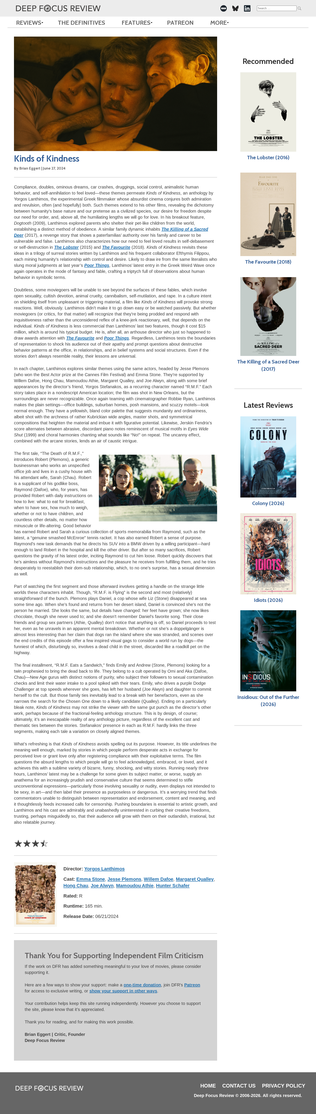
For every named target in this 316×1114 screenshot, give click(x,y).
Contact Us (239, 1086)
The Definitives (81, 22)
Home (208, 1086)
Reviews (28, 22)
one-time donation (142, 985)
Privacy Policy (283, 1086)
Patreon (180, 22)
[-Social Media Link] (223, 8)
